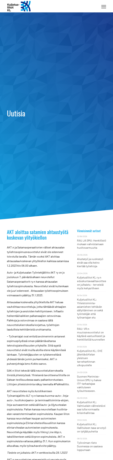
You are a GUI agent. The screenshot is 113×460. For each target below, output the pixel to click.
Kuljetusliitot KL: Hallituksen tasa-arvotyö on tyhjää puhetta (91, 427)
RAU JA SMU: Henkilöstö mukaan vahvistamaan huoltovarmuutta (91, 244)
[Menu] (102, 6)
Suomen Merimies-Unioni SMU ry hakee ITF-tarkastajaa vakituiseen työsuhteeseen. (89, 383)
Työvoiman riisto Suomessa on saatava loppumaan (90, 446)
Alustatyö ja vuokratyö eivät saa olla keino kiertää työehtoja (90, 262)
